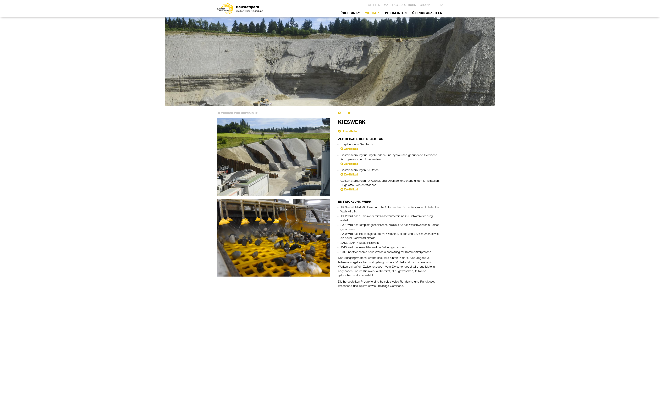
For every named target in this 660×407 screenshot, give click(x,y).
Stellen (374, 5)
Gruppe (426, 5)
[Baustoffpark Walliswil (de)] (250, 8)
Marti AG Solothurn (400, 5)
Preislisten (350, 131)
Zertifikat (351, 148)
